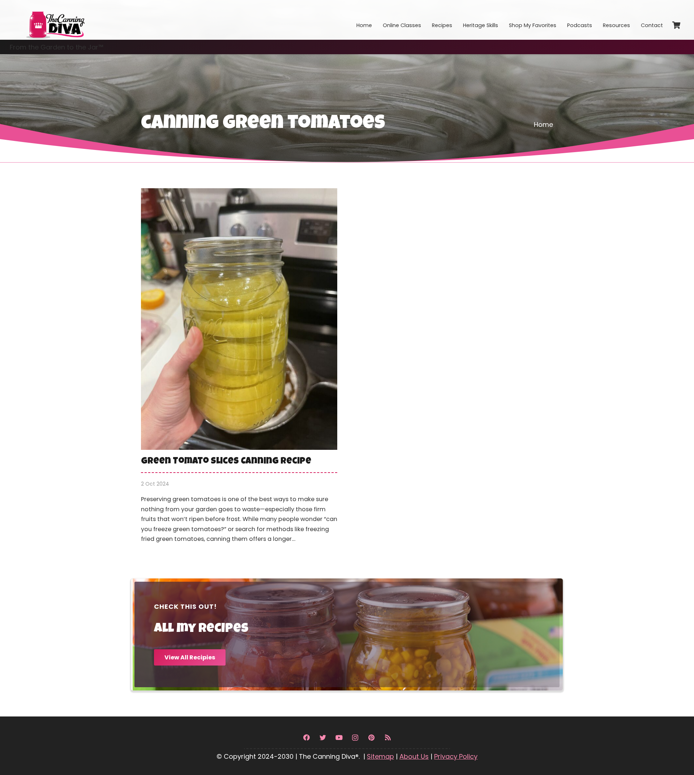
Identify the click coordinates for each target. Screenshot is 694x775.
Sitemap (380, 756)
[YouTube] (339, 737)
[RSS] (388, 737)
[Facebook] (306, 737)
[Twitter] (322, 737)
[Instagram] (355, 737)
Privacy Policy (455, 756)
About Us (414, 756)
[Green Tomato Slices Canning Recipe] (239, 371)
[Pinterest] (371, 737)
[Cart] (676, 25)
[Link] (55, 20)
